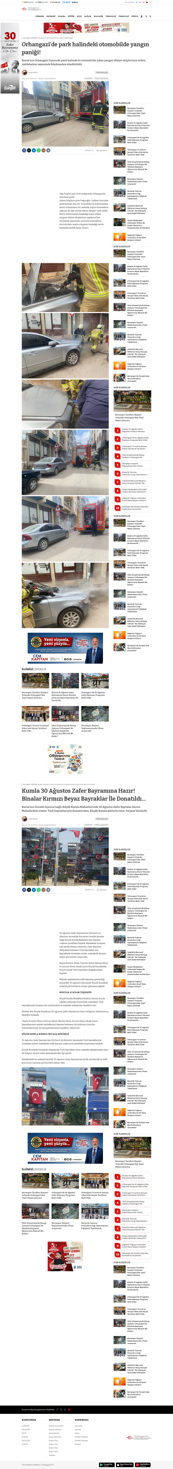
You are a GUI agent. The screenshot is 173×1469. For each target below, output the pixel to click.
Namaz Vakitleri (55, 1430)
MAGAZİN (98, 16)
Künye (77, 1433)
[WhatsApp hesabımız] (150, 2)
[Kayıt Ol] (142, 16)
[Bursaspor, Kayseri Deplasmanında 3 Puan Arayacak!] (95, 714)
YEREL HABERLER (101, 78)
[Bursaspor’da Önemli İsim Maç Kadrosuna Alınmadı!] (120, 381)
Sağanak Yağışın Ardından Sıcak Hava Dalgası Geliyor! (134, 499)
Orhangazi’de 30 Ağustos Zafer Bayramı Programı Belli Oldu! (135, 439)
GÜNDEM (40, 16)
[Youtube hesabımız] (147, 2)
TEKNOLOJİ (111, 16)
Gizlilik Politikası (81, 1437)
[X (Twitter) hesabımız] (140, 2)
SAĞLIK (87, 16)
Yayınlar (52, 1455)
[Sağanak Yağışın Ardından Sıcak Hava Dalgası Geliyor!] (120, 240)
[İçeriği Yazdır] (48, 150)
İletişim (78, 1444)
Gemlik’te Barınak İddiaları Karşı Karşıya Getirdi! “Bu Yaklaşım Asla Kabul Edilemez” (135, 482)
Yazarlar (78, 1430)
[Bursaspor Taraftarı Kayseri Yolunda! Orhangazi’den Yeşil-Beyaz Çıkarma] (35, 681)
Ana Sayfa (78, 1426)
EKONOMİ (50, 16)
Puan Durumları (55, 1437)
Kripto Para (53, 1441)
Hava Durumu (54, 1433)
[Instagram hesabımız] (143, 2)
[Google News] (102, 150)
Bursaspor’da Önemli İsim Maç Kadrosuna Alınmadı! (135, 508)
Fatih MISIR (33, 73)
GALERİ (28, 2)
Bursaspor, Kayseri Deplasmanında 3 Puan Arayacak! (132, 465)
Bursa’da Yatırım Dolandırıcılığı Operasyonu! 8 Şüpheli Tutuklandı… (135, 473)
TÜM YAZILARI (102, 73)
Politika (61, 16)
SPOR (79, 16)
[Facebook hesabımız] (136, 2)
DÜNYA (134, 16)
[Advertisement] (163, 58)
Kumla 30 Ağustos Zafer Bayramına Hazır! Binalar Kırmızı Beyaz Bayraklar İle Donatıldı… (134, 430)
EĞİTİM (71, 16)
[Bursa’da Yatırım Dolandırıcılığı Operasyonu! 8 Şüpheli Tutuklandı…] (120, 196)
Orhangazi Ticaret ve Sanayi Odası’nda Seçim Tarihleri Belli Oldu (134, 447)
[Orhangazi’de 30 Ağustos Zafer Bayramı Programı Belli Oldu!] (95, 681)
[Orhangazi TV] (31, 10)
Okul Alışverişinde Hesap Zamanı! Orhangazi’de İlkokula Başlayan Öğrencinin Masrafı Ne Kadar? (135, 456)
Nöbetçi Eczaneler (56, 1426)
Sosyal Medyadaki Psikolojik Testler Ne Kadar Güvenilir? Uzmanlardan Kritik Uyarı (134, 491)
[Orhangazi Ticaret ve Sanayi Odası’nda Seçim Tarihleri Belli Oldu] (35, 714)
